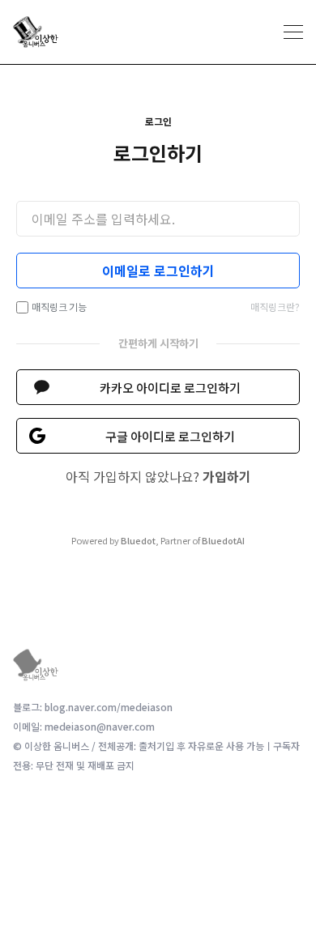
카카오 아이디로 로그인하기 (170, 387)
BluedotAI (223, 540)
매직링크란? (275, 307)
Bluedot (138, 540)
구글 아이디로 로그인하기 (170, 436)
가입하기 (227, 476)
